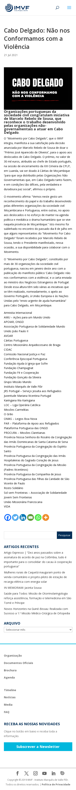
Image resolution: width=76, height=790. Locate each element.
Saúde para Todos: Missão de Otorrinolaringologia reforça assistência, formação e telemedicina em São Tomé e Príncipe (37, 598)
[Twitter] (15, 517)
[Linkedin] (22, 517)
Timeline (10, 690)
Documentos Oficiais (18, 663)
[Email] (30, 517)
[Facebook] (7, 517)
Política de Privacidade (56, 784)
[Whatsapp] (38, 517)
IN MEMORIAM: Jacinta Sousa (23, 587)
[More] (45, 517)
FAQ (6, 712)
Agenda (9, 677)
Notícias (10, 697)
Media (8, 704)
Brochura (10, 670)
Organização (13, 655)
